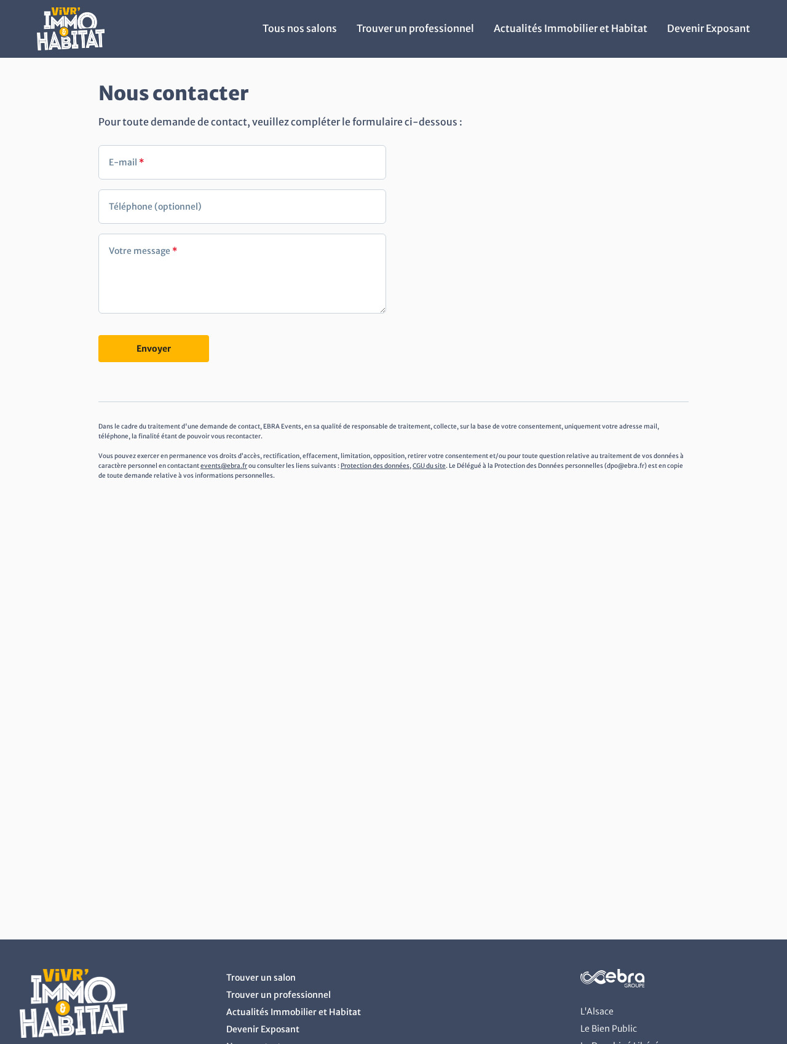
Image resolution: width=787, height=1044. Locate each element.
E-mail (126, 162)
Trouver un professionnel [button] (415, 28)
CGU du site (429, 466)
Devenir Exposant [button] (708, 28)
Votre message (143, 250)
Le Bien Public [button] (608, 1028)
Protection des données (375, 466)
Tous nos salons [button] (300, 28)
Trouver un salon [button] (261, 977)
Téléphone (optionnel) (155, 206)
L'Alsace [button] (597, 1011)
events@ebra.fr (223, 466)
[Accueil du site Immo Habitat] (71, 47)
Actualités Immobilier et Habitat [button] (570, 28)
